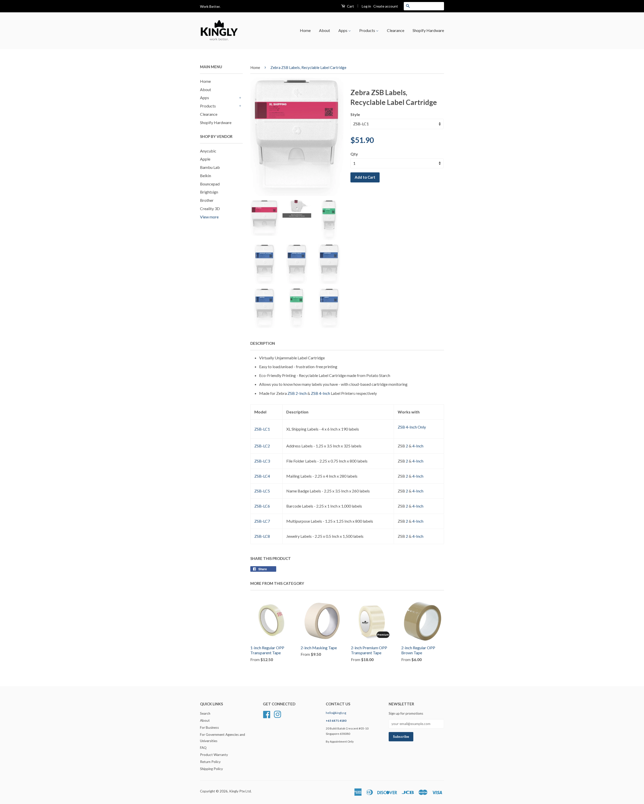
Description (262, 343)
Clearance (395, 30)
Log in (366, 6)
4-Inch (417, 445)
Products (367, 30)
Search (205, 713)
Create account (385, 6)
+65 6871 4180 (336, 720)
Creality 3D (210, 208)
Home (305, 30)
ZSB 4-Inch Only (412, 427)
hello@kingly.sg (336, 712)
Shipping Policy (211, 769)
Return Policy (210, 762)
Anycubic (208, 150)
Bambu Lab (210, 167)
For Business (209, 727)
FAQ (203, 748)
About (324, 30)
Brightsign (209, 191)
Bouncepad (210, 183)
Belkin (205, 175)
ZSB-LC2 (262, 445)
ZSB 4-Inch (320, 393)
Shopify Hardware (428, 30)
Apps (343, 30)
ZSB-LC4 (262, 476)
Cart (350, 6)
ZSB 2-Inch (297, 393)
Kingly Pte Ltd (240, 791)
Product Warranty (214, 755)
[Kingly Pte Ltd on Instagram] (277, 714)
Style (355, 114)
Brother (207, 200)
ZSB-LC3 (262, 460)
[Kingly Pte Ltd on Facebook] (266, 714)
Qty (354, 153)
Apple (205, 159)
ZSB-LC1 (262, 429)
